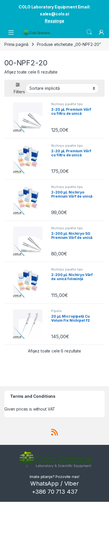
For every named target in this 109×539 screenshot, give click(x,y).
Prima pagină (16, 44)
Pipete (56, 311)
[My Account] (101, 32)
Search (89, 32)
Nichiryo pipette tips (67, 104)
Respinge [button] (54, 20)
